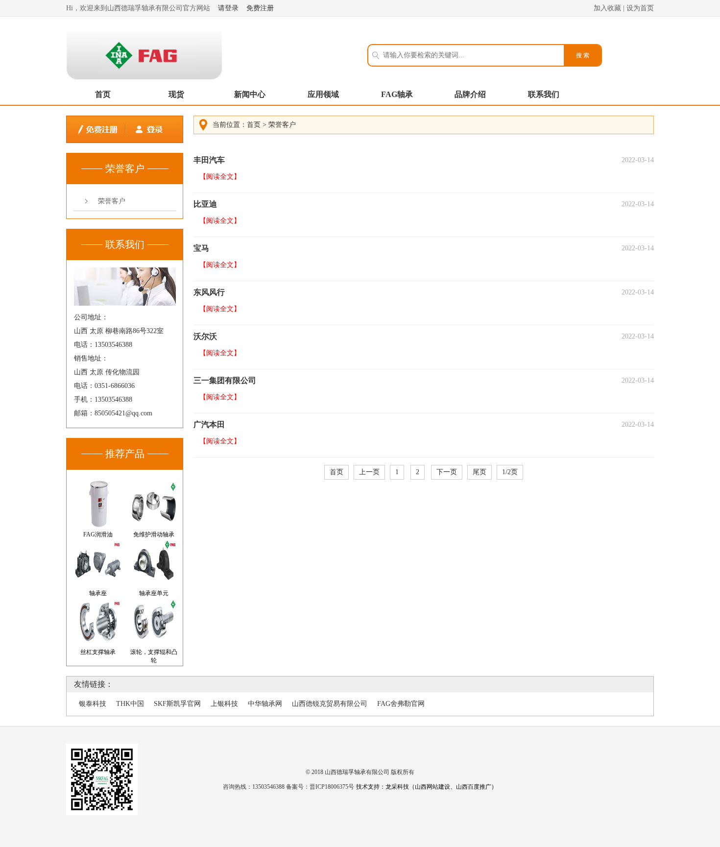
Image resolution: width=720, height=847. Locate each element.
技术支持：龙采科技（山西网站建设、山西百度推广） (426, 786)
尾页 (479, 472)
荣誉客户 (111, 201)
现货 (176, 94)
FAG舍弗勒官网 (401, 703)
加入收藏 (607, 8)
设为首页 (640, 8)
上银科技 (224, 703)
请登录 (228, 8)
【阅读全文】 (219, 176)
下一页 (446, 472)
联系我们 (543, 94)
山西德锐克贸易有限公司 (329, 703)
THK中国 (130, 703)
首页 (103, 94)
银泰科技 (92, 703)
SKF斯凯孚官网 (177, 703)
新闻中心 (249, 94)
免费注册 (260, 8)
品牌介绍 (470, 94)
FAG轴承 (397, 94)
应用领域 (323, 94)
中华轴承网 (265, 703)
